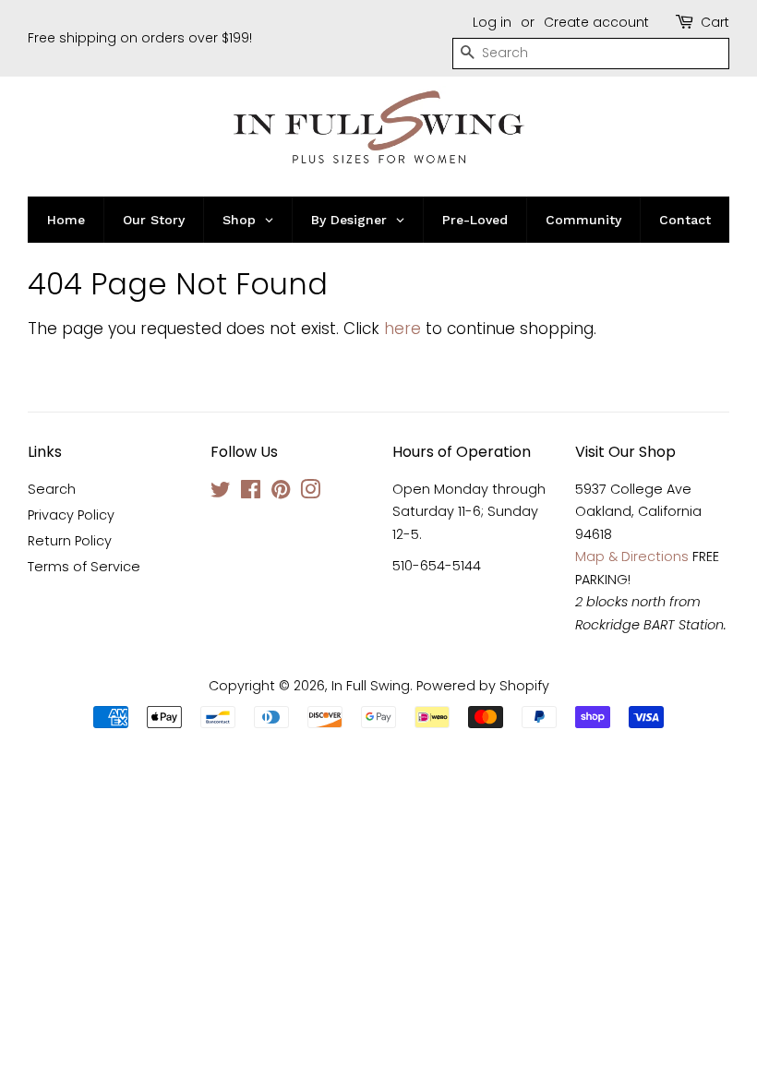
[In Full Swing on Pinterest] (280, 493)
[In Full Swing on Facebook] (250, 493)
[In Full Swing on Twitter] (220, 493)
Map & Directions (632, 556)
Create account (596, 22)
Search (52, 489)
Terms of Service (84, 566)
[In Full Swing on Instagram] (310, 493)
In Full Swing (370, 685)
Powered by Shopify (482, 685)
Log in (492, 22)
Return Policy (70, 541)
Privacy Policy (71, 515)
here (402, 328)
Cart (715, 22)
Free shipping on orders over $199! (140, 38)
